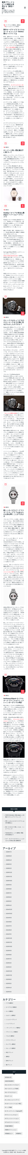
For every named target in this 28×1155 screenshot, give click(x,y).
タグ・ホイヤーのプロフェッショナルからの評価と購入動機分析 (14, 839)
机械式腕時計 (9, 1126)
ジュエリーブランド (11, 1019)
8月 (23, 21)
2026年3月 (9, 864)
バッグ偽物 (9, 1107)
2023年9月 (9, 950)
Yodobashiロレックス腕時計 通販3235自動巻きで (14, 833)
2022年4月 (9, 987)
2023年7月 (8, 959)
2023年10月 (9, 946)
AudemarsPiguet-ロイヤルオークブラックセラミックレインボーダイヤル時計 (13, 700)
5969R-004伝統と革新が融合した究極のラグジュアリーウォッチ (14, 816)
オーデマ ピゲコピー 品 (17, 85)
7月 (23, 206)
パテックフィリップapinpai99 (14, 1111)
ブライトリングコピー (12, 1115)
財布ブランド (9, 1060)
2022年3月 (8, 991)
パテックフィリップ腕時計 (13, 1027)
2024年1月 (8, 934)
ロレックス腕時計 (11, 1048)
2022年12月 (9, 971)
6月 (23, 143)
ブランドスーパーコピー (12, 1118)
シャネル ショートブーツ (12, 1100)
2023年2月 (8, 967)
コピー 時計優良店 (11, 47)
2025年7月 (8, 893)
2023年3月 (8, 963)
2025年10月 (9, 880)
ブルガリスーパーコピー (12, 1122)
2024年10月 (9, 913)
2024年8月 (9, 922)
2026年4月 (9, 860)
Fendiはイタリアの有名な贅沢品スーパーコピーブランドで (13, 215)
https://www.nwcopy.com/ (10, 255)
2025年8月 (9, 889)
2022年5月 (8, 983)
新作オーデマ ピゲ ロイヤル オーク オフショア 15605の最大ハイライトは (14, 32)
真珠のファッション (11, 1129)
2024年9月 (9, 917)
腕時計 (19, 25)
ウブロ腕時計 (9, 1003)
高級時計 (19, 1133)
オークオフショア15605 (12, 26)
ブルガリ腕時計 (10, 1036)
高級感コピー (9, 1133)
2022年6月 (9, 979)
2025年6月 (9, 897)
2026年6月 (9, 856)
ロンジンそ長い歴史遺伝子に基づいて (13, 151)
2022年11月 (9, 975)
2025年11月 (9, 876)
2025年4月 (9, 905)
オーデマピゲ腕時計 (10, 25)
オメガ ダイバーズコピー (12, 1085)
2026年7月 (9, 852)
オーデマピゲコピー (11, 1092)
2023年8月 (9, 954)
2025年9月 (9, 884)
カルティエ (9, 1096)
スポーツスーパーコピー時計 (13, 1103)
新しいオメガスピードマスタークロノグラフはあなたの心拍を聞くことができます (13, 513)
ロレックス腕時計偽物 (11, 413)
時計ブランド (9, 1052)
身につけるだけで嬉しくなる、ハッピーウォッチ (14, 827)
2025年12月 (9, 872)
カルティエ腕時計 (11, 1015)
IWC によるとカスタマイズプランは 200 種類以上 (14, 822)
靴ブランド (9, 1064)
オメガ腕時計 (9, 1011)
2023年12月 (9, 938)
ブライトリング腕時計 (12, 1032)
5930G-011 (8, 1077)
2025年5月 (8, 901)
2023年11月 (9, 942)
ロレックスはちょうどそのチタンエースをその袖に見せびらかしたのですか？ (13, 322)
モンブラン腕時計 (11, 1044)
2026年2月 (9, 868)
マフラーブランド (11, 1040)
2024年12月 (9, 909)
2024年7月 (9, 926)
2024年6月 (9, 930)
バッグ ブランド (10, 1023)
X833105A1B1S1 (10, 1081)
